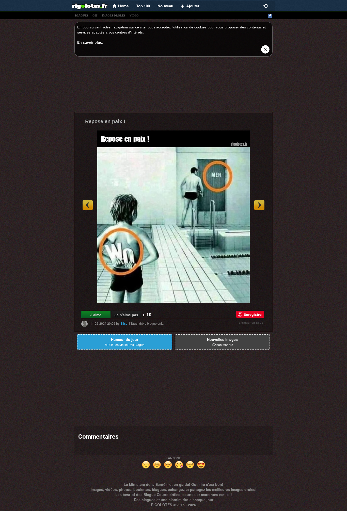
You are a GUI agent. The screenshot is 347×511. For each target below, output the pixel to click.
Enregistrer (253, 314)
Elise (124, 323)
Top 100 (143, 6)
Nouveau (165, 6)
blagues (81, 15)
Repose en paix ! (105, 121)
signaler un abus (251, 322)
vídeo (134, 15)
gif (95, 15)
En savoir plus (89, 42)
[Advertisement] (173, 85)
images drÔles (113, 15)
